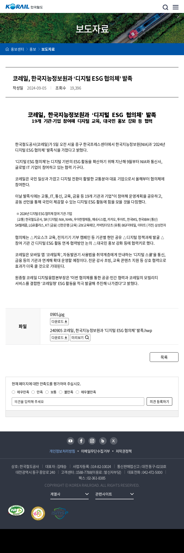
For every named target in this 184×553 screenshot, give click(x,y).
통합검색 (165, 7)
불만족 (68, 392)
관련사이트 (103, 494)
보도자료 (48, 49)
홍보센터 (17, 49)
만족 (40, 392)
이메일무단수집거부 (95, 451)
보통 (54, 392)
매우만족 (23, 392)
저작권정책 (124, 451)
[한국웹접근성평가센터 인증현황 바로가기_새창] (16, 513)
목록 (164, 357)
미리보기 (77, 337)
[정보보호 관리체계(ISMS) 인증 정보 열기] (60, 513)
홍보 (32, 49)
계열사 (55, 494)
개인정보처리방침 (62, 451)
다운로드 (57, 321)
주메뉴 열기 (175, 7)
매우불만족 (88, 392)
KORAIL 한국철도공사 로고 (24, 6)
